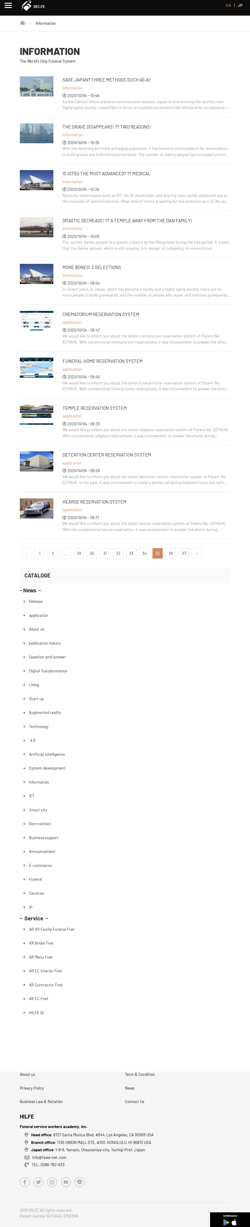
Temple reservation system (94, 408)
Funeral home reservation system (102, 361)
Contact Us (134, 1101)
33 (131, 553)
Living (34, 684)
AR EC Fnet (38, 998)
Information (72, 88)
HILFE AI (36, 1012)
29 (79, 553)
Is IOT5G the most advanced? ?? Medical (106, 173)
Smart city (38, 809)
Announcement (42, 851)
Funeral (35, 879)
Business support (44, 837)
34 (144, 553)
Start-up (36, 698)
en (228, 5)
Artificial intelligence (47, 754)
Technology (38, 726)
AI (30, 907)
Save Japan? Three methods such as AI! (106, 79)
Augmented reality (45, 712)
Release (36, 601)
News (129, 1088)
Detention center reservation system (106, 454)
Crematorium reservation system (100, 314)
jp (240, 5)
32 (118, 553)
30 (92, 553)
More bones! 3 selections (91, 267)
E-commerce (40, 865)
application (72, 322)
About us (36, 629)
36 (171, 553)
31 (105, 553)
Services (36, 893)
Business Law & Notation (41, 1101)
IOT (31, 795)
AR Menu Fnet (41, 957)
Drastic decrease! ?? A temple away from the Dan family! (127, 220)
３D (32, 740)
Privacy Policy (32, 1088)
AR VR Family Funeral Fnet (52, 929)
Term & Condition (140, 1074)
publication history (45, 643)
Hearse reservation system (94, 501)
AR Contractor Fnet (46, 984)
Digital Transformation (48, 670)
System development (47, 768)
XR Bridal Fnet (41, 943)
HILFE (27, 1116)
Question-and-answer (47, 656)
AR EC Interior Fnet (45, 970)
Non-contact (40, 823)
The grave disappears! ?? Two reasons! (106, 126)
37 (184, 553)
